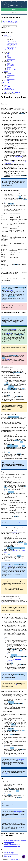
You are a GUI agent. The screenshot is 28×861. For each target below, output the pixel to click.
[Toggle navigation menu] (2, 83)
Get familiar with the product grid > (12, 846)
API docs (6, 71)
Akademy (9, 73)
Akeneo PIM (7, 87)
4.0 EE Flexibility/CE (12, 44)
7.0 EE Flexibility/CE (9, 49)
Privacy (5, 855)
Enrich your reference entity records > (12, 844)
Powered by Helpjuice (15, 859)
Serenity (5, 35)
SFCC (8, 68)
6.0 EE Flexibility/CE (12, 41)
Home (5, 85)
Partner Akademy (11, 75)
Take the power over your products (12, 92)
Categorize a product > (9, 842)
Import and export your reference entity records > (15, 840)
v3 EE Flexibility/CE (12, 45)
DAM (8, 55)
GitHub (8, 76)
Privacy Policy (15, 5)
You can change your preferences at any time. (14, 6)
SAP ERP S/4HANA (12, 69)
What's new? (7, 80)
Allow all (14, 9)
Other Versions (7, 36)
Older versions (10, 48)
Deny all (14, 12)
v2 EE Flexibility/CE (12, 47)
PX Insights (9, 60)
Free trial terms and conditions (11, 854)
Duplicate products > (8, 843)
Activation (9, 57)
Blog (8, 77)
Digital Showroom (11, 59)
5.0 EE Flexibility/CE (12, 43)
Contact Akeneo (7, 856)
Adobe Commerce (11, 64)
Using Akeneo (7, 91)
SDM (8, 56)
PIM (8, 53)
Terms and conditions (9, 852)
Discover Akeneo (7, 82)
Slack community (11, 79)
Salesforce (9, 67)
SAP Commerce (10, 65)
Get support (14, 82)
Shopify (8, 63)
